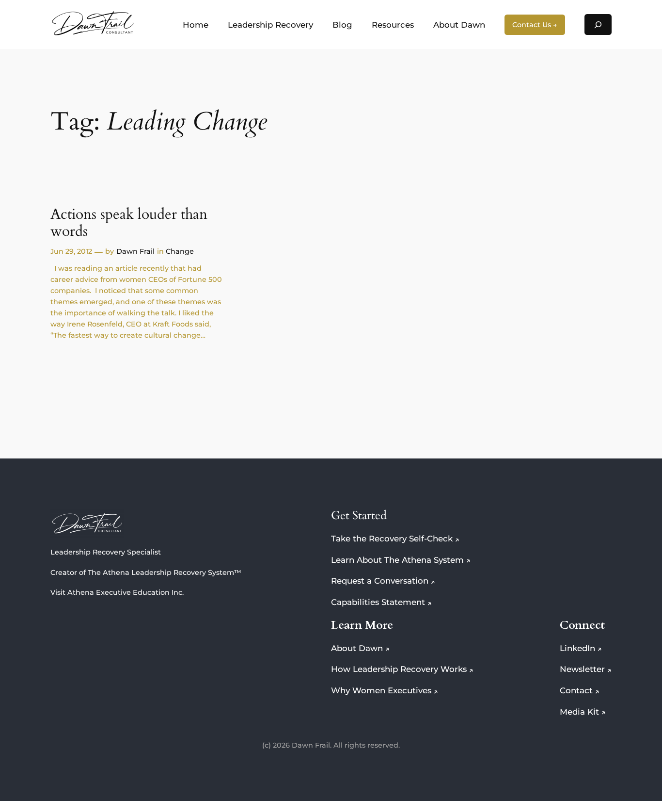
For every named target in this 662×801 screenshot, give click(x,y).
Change (180, 251)
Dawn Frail (135, 251)
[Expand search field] (598, 24)
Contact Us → (534, 24)
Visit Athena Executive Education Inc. (117, 592)
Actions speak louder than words (128, 223)
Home (195, 25)
